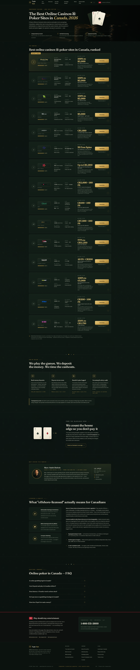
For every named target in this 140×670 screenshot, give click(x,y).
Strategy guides (85, 654)
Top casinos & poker (69, 649)
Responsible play (101, 651)
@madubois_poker (100, 474)
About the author (85, 649)
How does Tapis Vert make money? (57, 602)
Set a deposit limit (42, 637)
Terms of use (100, 657)
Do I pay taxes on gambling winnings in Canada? (57, 597)
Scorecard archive (69, 657)
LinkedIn (97, 477)
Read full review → (102, 64)
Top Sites (43, 2)
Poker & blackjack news (86, 657)
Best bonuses (68, 651)
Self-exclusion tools (33, 637)
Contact (83, 659)
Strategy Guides (66, 2)
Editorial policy (84, 651)
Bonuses (50, 1)
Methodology (68, 654)
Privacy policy (101, 654)
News (75, 1)
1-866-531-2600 (90, 623)
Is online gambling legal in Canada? (57, 580)
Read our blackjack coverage (75, 445)
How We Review (56, 2)
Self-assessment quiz (52, 637)
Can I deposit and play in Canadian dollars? (57, 586)
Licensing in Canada (102, 649)
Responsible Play (82, 2)
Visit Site (101, 60)
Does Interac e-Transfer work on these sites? (57, 591)
